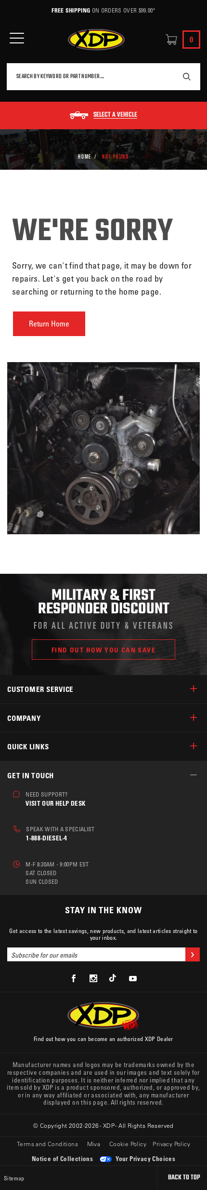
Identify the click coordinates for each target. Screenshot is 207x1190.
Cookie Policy (127, 1144)
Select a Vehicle (115, 115)
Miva (94, 1144)
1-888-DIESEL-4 (46, 838)
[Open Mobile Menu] (17, 38)
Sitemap (14, 1178)
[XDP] (96, 40)
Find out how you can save (103, 650)
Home (84, 156)
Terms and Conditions (47, 1144)
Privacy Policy (171, 1144)
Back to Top (184, 1177)
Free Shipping (71, 10)
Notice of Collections (62, 1158)
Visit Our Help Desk (55, 803)
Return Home (49, 323)
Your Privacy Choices (144, 1158)
